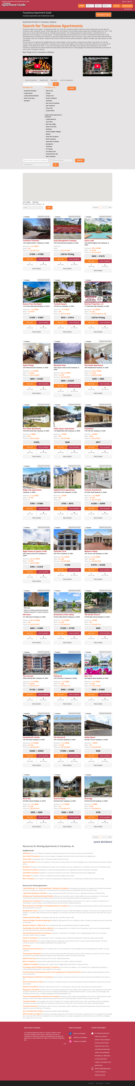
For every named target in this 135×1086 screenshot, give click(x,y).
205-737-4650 (96, 500)
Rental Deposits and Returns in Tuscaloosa (38, 977)
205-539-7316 (34, 250)
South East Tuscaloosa (52, 136)
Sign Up (129, 1)
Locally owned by (51, 119)
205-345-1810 (65, 808)
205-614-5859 (96, 686)
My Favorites (128, 9)
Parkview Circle (60, 551)
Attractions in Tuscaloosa (32, 901)
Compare (27, 217)
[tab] (36, 268)
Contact (108, 1083)
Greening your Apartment (32, 953)
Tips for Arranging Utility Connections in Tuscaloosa (41, 996)
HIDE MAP (35, 202)
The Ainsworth (59, 737)
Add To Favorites (43, 264)
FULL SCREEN (26, 202)
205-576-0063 (34, 438)
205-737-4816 (96, 252)
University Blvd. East (52, 154)
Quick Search (127, 6)
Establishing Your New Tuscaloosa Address (38, 928)
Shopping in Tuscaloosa (31, 990)
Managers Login (103, 15)
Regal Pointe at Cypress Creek (35, 551)
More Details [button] (36, 269)
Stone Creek (89, 241)
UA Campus (49, 149)
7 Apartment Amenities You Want (34, 893)
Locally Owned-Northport (31, 95)
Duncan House (59, 799)
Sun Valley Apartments (32, 429)
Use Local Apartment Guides (33, 1011)
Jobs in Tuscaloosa (29, 961)
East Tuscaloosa (50, 105)
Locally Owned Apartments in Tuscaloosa (53, 115)
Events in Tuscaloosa (30, 938)
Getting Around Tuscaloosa (32, 949)
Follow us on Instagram (80, 1037)
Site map (91, 1083)
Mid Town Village (51, 124)
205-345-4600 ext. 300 (99, 314)
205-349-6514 (65, 624)
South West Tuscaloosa (52, 141)
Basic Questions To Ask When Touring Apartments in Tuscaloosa (45, 906)
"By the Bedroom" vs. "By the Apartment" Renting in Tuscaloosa (45, 888)
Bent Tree (88, 676)
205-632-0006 (65, 377)
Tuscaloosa (49, 146)
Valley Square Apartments (64, 429)
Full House (26, 946)
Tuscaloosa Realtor (29, 1001)
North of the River (29, 98)
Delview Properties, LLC (94, 304)
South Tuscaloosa (51, 139)
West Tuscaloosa (50, 156)
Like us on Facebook (79, 1033)
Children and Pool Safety (31, 917)
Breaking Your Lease (30, 911)
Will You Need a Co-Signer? (32, 1014)
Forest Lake (49, 108)
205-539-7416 (34, 808)
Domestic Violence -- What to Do (34, 925)
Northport (27, 100)
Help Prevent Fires (29, 958)
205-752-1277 (34, 686)
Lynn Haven (49, 121)
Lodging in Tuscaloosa (30, 964)
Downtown (49, 100)
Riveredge (88, 799)
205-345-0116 (96, 624)
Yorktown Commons (31, 241)
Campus (48, 93)
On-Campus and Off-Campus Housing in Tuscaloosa (41, 967)
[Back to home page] (13, 4)
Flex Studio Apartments (93, 365)
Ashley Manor (89, 737)
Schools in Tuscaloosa (30, 987)
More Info (30, 259)
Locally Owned (28, 93)
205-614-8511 (96, 438)
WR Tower (27, 615)
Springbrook (49, 144)
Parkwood (58, 676)
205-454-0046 (65, 561)
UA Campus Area (51, 151)
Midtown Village (90, 551)
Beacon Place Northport (32, 304)
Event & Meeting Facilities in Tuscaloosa (37, 933)
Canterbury (88, 429)
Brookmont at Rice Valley (64, 615)
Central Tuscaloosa (51, 98)
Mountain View (60, 365)
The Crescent (28, 676)
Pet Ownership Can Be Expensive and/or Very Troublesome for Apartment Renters (52, 972)
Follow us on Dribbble (80, 1041)
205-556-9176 (65, 686)
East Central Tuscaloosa (52, 103)
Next (110, 207)
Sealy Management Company (65, 241)
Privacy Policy (99, 1083)
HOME (81, 6)
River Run (27, 799)
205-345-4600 (65, 747)
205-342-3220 (96, 561)
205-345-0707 (34, 747)
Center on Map (30, 264)
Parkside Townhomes (92, 490)
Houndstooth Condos (31, 737)
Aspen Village (28, 365)
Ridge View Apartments (32, 490)
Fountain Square (60, 304)
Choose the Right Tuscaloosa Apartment (37, 920)
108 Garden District (92, 615)
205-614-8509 (34, 375)
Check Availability (43, 259)
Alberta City (49, 91)
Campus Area (50, 95)
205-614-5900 (65, 250)
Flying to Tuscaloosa (30, 941)
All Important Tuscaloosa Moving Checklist (38, 896)
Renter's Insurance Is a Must (33, 982)
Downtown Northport (30, 91)
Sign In (124, 1)
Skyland (48, 134)
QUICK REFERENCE (103, 842)
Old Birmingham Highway (53, 131)
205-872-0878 (34, 624)
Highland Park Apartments (64, 490)
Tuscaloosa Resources (30, 1006)
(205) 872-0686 (97, 375)
